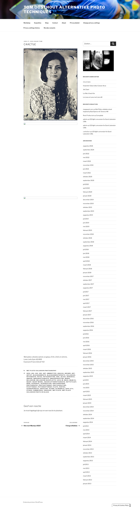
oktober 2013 (87, 453)
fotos (39, 376)
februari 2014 (87, 441)
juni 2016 (86, 338)
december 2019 (88, 199)
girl (58, 376)
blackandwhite (39, 375)
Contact (55, 23)
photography (32, 385)
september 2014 (88, 418)
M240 (66, 380)
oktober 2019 (87, 207)
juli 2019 (86, 219)
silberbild (60, 388)
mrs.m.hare (86, 82)
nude (29, 383)
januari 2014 (87, 445)
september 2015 (88, 372)
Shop (46, 23)
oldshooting (46, 383)
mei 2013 (86, 468)
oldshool (35, 383)
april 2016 (86, 345)
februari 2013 (87, 480)
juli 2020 (86, 184)
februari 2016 (87, 353)
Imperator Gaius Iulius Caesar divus (94, 86)
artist (29, 375)
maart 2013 (87, 476)
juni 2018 (86, 253)
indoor (29, 378)
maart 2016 (87, 349)
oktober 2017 (87, 280)
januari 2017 (87, 315)
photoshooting (59, 385)
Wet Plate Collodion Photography (41, 370)
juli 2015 (86, 380)
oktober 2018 (87, 238)
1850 (28, 373)
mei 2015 (86, 387)
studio (29, 390)
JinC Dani (86, 89)
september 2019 (88, 211)
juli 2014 (86, 426)
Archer (68, 373)
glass (63, 376)
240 (36, 373)
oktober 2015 (87, 368)
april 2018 (86, 261)
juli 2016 (86, 334)
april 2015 (86, 391)
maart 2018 (87, 265)
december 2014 (88, 407)
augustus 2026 (88, 146)
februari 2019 (87, 230)
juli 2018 (86, 249)
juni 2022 (86, 153)
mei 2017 (86, 299)
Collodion (70, 375)
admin (85, 119)
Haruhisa (71, 376)
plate (55, 387)
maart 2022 (87, 161)
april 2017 (86, 303)
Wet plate (57, 390)
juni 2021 (86, 169)
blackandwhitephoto (56, 375)
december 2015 (88, 361)
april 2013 (86, 472)
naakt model (37, 382)
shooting (44, 388)
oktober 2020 (87, 176)
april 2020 (86, 188)
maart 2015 (87, 395)
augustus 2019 (88, 215)
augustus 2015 (88, 376)
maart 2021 (87, 173)
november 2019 (88, 203)
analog (60, 373)
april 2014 (86, 434)
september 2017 (88, 284)
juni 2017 (86, 295)
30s (40, 373)
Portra (62, 387)
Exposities (37, 23)
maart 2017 (87, 307)
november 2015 (88, 364)
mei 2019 (86, 226)
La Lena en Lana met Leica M (92, 97)
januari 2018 (87, 272)
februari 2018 (87, 269)
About (64, 23)
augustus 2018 (88, 246)
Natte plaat (71, 382)
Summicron (38, 390)
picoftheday (32, 387)
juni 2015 (86, 384)
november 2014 (88, 411)
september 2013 (88, 457)
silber (52, 388)
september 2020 (88, 180)
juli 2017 (85, 292)
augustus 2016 (88, 330)
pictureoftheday (45, 387)
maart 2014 (87, 437)
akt (44, 373)
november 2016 (88, 322)
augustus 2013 (88, 460)
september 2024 (88, 150)
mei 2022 (86, 157)
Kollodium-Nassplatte (46, 380)
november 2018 (88, 234)
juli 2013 (86, 464)
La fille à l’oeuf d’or (89, 93)
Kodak (67, 378)
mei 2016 (86, 341)
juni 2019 (86, 223)
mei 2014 (86, 430)
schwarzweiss (33, 388)
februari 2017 (87, 311)
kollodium (31, 380)
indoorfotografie (41, 378)
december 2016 (88, 318)
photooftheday (45, 385)
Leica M (60, 380)
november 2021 (88, 165)
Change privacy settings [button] (91, 23)
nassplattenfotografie (54, 382)
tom (40, 41)
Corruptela (99, 115)
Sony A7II (69, 388)
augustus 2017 (88, 288)
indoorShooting (57, 378)
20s (32, 373)
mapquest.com (88, 109)
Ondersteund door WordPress (33, 502)
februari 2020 (87, 192)
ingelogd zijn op (36, 411)
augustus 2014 (88, 422)
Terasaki (48, 390)
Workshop (26, 23)
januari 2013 (87, 483)
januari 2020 (87, 196)
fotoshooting (49, 376)
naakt (29, 382)
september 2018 (88, 242)
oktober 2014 (87, 414)
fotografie (31, 376)
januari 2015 (87, 403)
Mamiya (72, 380)
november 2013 (88, 449)
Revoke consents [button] (49, 28)
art (73, 373)
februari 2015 (87, 399)
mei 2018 (86, 257)
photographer (59, 383)
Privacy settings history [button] (31, 28)
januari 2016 (87, 357)
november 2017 (88, 276)
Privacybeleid (74, 23)
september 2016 (88, 326)
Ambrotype (52, 373)
